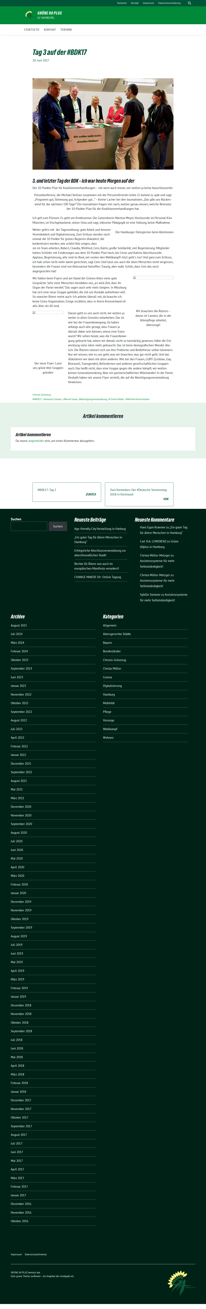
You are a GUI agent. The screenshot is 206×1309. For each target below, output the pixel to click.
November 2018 (21, 1014)
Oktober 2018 (19, 1022)
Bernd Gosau (71, 399)
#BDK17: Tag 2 (66, 492)
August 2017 (19, 1135)
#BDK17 (38, 399)
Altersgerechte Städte (117, 634)
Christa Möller (117, 399)
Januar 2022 (18, 755)
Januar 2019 (18, 996)
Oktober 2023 (19, 660)
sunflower (36, 1276)
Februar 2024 (19, 651)
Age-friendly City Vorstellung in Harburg (100, 529)
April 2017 (17, 1169)
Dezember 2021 (21, 763)
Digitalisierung (112, 686)
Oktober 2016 (19, 1221)
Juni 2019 (17, 953)
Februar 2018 (19, 1083)
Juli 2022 (16, 729)
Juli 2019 (16, 945)
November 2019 (21, 910)
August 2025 (19, 625)
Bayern (107, 643)
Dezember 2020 (21, 807)
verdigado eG (67, 1276)
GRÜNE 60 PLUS (49, 13)
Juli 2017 (16, 1143)
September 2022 (21, 712)
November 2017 (21, 1109)
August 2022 (19, 720)
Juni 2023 (17, 677)
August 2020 (19, 833)
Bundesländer (112, 651)
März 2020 (17, 876)
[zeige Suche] (189, 3)
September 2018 (21, 1031)
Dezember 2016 (21, 1204)
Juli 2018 (16, 1040)
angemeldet (36, 441)
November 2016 (21, 1212)
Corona (107, 677)
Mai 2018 (17, 1057)
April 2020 (17, 867)
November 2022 (21, 694)
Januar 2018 (18, 1092)
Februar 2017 (19, 1186)
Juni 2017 (17, 1152)
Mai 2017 (17, 1161)
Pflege (107, 712)
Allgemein (109, 625)
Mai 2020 (17, 858)
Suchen (16, 519)
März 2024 (17, 643)
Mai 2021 (17, 789)
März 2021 (17, 798)
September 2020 (21, 824)
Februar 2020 (19, 884)
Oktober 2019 (19, 919)
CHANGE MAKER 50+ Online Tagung (97, 577)
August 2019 (19, 936)
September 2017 (21, 1126)
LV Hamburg (45, 18)
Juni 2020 (17, 850)
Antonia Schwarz (53, 399)
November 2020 (21, 815)
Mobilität (109, 703)
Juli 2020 (16, 841)
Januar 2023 (18, 686)
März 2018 (17, 1074)
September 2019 (21, 927)
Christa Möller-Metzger (155, 555)
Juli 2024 (16, 634)
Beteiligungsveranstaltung (93, 399)
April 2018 (17, 1066)
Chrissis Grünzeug (42, 394)
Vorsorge (108, 720)
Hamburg (109, 694)
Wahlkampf (110, 729)
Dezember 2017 (21, 1100)
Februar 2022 (19, 746)
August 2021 (19, 781)
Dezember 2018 (21, 1005)
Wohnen (108, 737)
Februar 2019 (19, 988)
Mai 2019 (17, 962)
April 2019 (17, 971)
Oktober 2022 (19, 703)
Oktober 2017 (19, 1117)
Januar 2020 (18, 893)
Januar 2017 (18, 1195)
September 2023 (21, 668)
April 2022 (17, 737)
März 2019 (17, 979)
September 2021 (21, 772)
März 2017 (17, 1178)
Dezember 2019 (21, 902)
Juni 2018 (17, 1048)
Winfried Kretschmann (138, 399)
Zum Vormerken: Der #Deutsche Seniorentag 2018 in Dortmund (139, 494)
